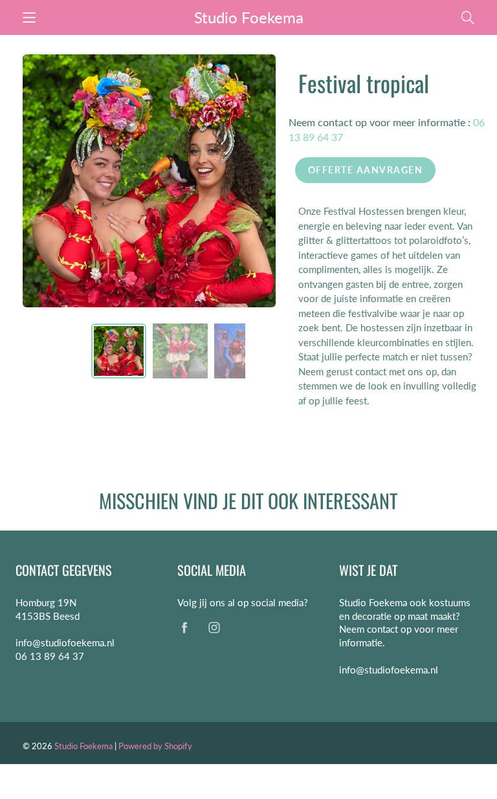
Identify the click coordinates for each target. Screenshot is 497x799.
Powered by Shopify (155, 746)
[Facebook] (184, 628)
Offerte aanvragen (365, 169)
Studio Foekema (249, 17)
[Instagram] (214, 628)
